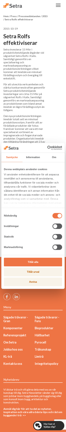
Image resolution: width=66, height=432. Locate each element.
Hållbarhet (42, 335)
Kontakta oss (12, 363)
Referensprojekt (14, 335)
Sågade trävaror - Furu (47, 319)
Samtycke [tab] (12, 157)
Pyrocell (40, 342)
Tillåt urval (33, 272)
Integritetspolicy (46, 363)
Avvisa (33, 281)
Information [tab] (33, 157)
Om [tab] (54, 157)
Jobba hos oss (13, 349)
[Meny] (58, 5)
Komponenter (13, 328)
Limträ (39, 356)
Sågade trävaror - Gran (15, 319)
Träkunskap (43, 349)
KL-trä (7, 356)
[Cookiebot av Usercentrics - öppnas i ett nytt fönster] (47, 148)
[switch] (57, 226)
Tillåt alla (33, 262)
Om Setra (9, 342)
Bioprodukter (44, 328)
